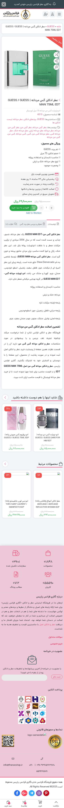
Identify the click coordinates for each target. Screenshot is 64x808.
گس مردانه (21, 133)
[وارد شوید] (52, 14)
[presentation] (5, 397)
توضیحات (52, 224)
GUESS (51, 26)
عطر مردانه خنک (21, 130)
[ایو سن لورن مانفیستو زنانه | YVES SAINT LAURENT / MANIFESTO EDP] (16, 484)
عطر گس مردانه (40, 127)
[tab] (53, 224)
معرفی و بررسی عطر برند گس (31, 224)
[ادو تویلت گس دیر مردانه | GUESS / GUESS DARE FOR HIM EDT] (47, 418)
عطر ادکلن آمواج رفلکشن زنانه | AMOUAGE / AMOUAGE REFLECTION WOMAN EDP (47, 504)
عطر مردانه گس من (40, 133)
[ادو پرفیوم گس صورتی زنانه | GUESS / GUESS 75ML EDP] (16, 418)
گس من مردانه (53, 137)
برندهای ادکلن (30, 119)
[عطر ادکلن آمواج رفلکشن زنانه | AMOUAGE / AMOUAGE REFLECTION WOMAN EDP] (47, 484)
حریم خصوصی (56, 643)
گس (29, 133)
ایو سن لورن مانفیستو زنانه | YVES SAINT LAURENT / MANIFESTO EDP (16, 504)
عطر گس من (26, 127)
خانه (59, 26)
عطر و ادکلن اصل (47, 624)
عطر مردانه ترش (36, 130)
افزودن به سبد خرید (20, 207)
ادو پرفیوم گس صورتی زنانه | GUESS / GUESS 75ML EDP (16, 436)
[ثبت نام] (46, 14)
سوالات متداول (55, 637)
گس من (11, 133)
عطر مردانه (18, 119)
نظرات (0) (10, 224)
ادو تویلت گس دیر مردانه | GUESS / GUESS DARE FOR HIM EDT (47, 437)
